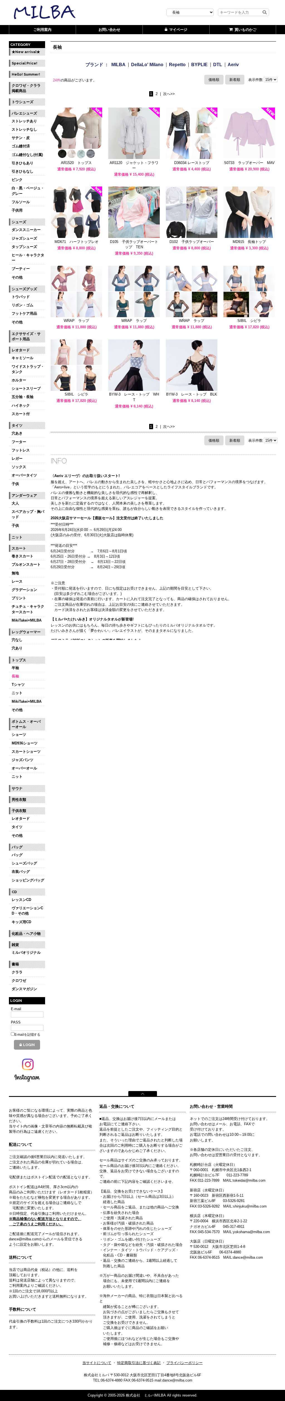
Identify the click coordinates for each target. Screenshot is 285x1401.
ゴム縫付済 (21, 146)
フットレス (21, 450)
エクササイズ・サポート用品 (26, 336)
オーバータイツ (24, 475)
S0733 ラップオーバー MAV (249, 163)
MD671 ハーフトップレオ (77, 242)
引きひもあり (22, 163)
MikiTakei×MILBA (26, 620)
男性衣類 (19, 800)
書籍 (15, 964)
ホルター (19, 380)
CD (14, 892)
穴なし (17, 640)
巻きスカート (22, 556)
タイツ (17, 425)
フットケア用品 (24, 313)
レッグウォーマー (26, 632)
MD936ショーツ (25, 743)
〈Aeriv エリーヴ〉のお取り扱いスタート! (85, 476)
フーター (19, 442)
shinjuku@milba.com (250, 1206)
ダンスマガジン (24, 989)
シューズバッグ (24, 863)
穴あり (17, 648)
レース (17, 581)
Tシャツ (18, 684)
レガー (17, 458)
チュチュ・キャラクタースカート (28, 609)
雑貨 (15, 945)
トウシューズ (22, 102)
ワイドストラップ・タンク (28, 369)
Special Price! (24, 63)
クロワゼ (19, 980)
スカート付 (21, 414)
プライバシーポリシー (184, 1363)
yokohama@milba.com (251, 1232)
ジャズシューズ (24, 238)
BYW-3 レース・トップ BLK (191, 394)
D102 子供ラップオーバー (191, 242)
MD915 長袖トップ (249, 242)
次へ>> (169, 94)
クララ (17, 972)
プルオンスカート (26, 564)
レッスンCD (21, 900)
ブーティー (21, 269)
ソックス (19, 467)
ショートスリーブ (26, 388)
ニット (17, 537)
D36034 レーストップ (191, 163)
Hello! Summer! (26, 74)
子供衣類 (19, 811)
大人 (15, 503)
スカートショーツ (26, 751)
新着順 (234, 80)
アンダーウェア (24, 495)
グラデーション (24, 590)
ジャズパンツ (22, 760)
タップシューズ (24, 247)
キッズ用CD (21, 922)
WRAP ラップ (76, 321)
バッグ (17, 847)
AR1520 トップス (76, 163)
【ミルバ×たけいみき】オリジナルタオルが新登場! (92, 619)
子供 (15, 484)
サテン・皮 (21, 138)
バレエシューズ (24, 113)
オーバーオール (24, 768)
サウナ (17, 788)
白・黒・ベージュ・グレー (28, 190)
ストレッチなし (24, 129)
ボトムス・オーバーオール (26, 724)
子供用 (17, 210)
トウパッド (21, 297)
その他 (17, 277)
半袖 (15, 668)
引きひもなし (22, 171)
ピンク (17, 180)
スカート (19, 548)
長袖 (15, 676)
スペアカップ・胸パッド (28, 514)
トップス (19, 660)
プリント (19, 598)
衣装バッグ (21, 872)
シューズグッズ (24, 289)
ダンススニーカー (26, 230)
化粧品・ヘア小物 (26, 933)
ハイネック (21, 405)
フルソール (21, 202)
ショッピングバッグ (28, 880)
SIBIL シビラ (249, 321)
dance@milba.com (248, 1257)
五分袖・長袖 (22, 397)
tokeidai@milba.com (249, 1180)
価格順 (213, 80)
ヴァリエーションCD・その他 (27, 910)
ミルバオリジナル (26, 952)
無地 (15, 573)
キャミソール (22, 358)
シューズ (19, 222)
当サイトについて (96, 1363)
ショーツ (19, 734)
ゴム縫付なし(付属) (27, 155)
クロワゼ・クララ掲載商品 (26, 88)
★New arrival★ (26, 52)
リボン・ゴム (22, 305)
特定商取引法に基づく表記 (139, 1363)
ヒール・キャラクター (28, 257)
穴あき (17, 433)
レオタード (21, 350)
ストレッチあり (24, 121)
